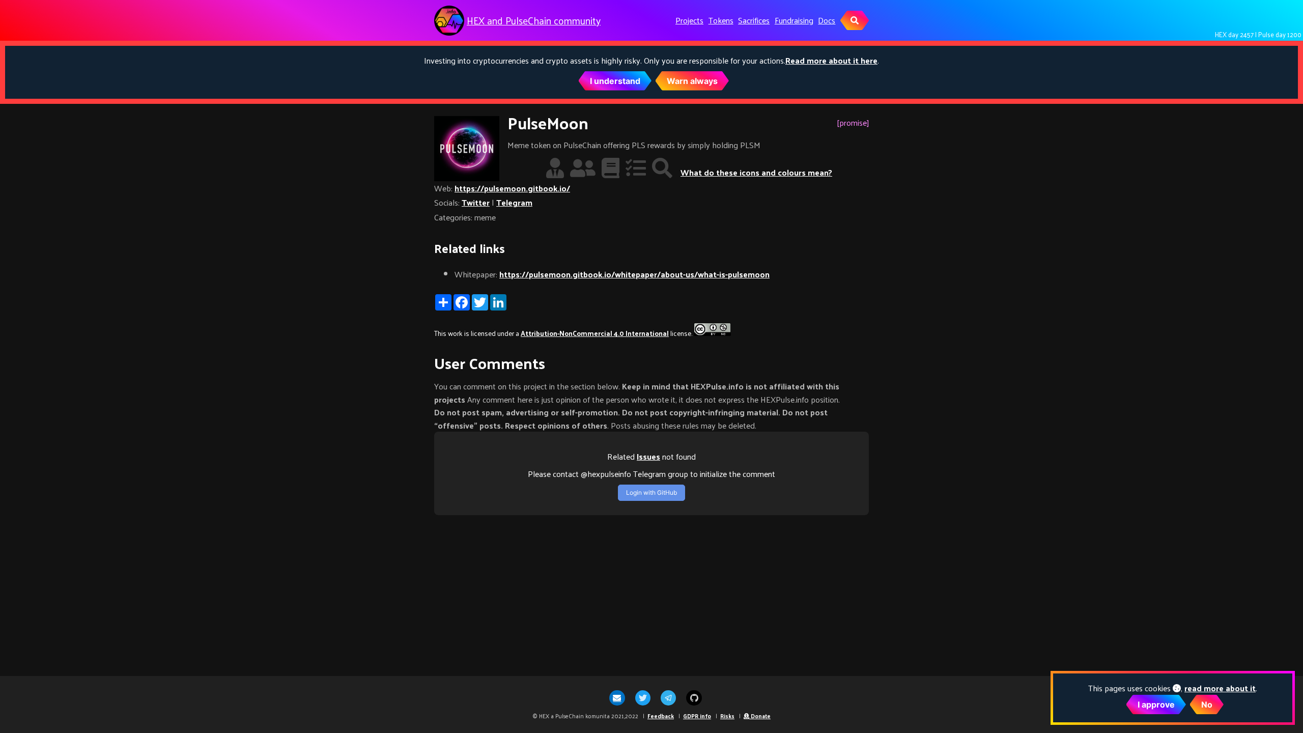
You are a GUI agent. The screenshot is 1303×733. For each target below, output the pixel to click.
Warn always (692, 81)
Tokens (721, 20)
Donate (760, 716)
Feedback (660, 716)
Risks (727, 716)
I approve (1156, 704)
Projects (689, 20)
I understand (615, 81)
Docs (826, 20)
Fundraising (794, 20)
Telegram (514, 202)
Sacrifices (754, 20)
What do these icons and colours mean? (756, 172)
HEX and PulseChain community (534, 21)
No (1206, 704)
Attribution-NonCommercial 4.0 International (595, 333)
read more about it (1220, 688)
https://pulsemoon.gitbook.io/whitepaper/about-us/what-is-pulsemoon (634, 274)
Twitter (476, 202)
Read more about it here (831, 60)
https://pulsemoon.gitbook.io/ (512, 188)
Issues (648, 456)
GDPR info (697, 716)
